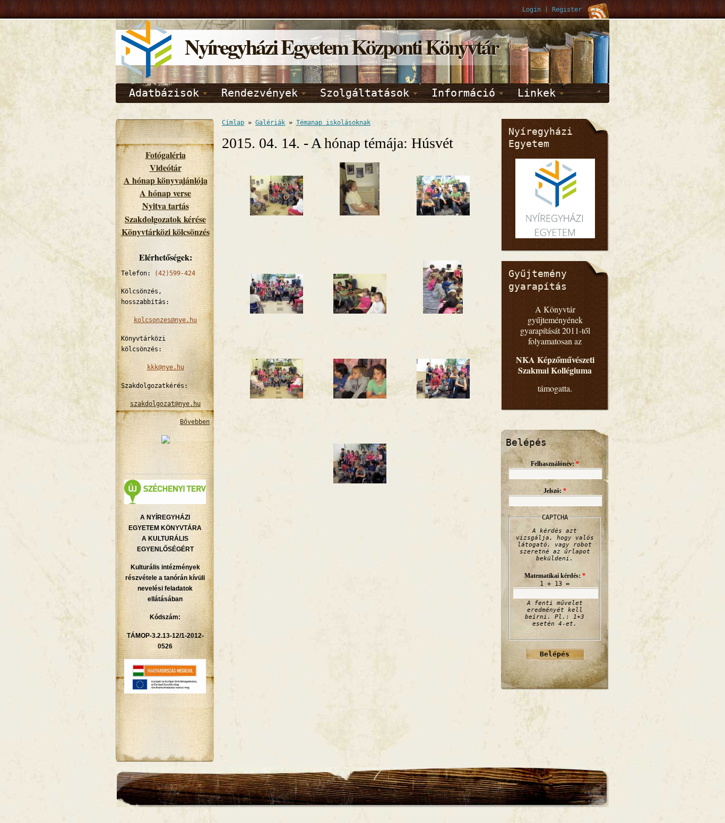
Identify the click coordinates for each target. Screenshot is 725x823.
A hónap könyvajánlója (166, 180)
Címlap (233, 122)
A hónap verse (165, 193)
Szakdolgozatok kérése (165, 219)
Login (531, 9)
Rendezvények (259, 92)
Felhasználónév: (555, 463)
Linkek (536, 92)
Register (567, 9)
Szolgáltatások (364, 92)
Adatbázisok (164, 92)
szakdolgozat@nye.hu (165, 404)
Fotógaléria (165, 155)
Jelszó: (554, 491)
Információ (463, 92)
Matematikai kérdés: (554, 575)
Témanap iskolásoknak (333, 122)
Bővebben (195, 422)
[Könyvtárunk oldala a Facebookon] (165, 441)
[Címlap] (147, 76)
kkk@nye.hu (165, 367)
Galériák (270, 122)
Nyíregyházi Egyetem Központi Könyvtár (341, 46)
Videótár (166, 167)
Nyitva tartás (165, 206)
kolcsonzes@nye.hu (165, 320)
